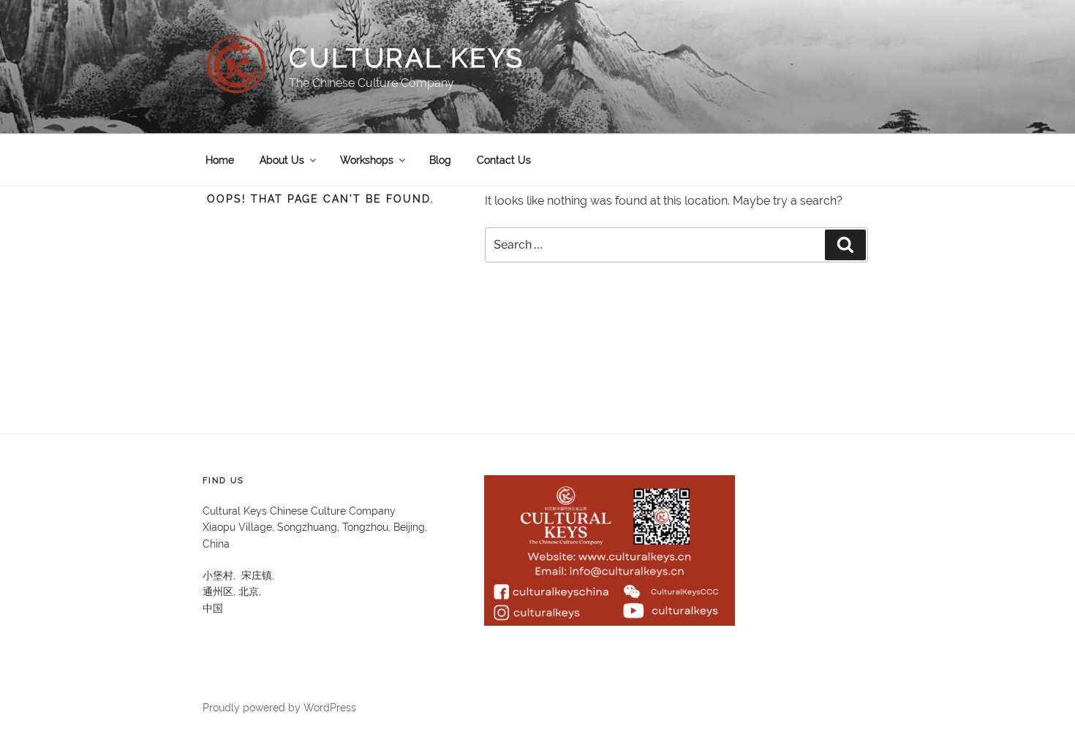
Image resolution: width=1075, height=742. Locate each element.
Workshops (366, 160)
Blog (440, 160)
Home (219, 160)
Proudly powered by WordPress (279, 707)
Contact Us (504, 160)
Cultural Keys (406, 57)
